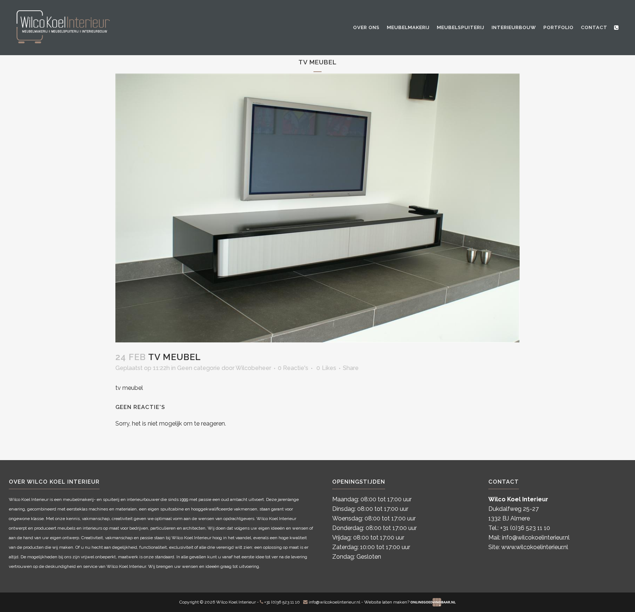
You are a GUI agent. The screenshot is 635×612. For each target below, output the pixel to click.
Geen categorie (198, 367)
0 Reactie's (293, 367)
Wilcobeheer (253, 367)
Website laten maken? (387, 602)
